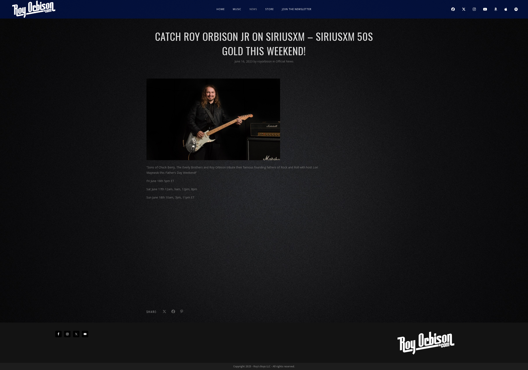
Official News (284, 61)
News (253, 9)
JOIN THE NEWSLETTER (296, 9)
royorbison (265, 61)
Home (221, 9)
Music (237, 9)
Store (269, 9)
